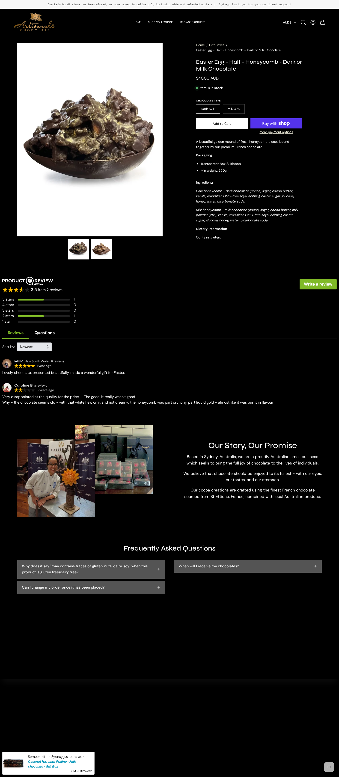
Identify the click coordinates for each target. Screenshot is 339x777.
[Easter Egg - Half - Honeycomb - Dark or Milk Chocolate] (78, 249)
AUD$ (287, 22)
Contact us (167, 708)
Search (101, 708)
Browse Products (110, 723)
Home (200, 45)
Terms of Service (172, 746)
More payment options (276, 132)
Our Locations (107, 715)
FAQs (162, 715)
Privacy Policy (170, 723)
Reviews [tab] (16, 333)
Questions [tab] (45, 333)
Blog (99, 731)
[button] (303, 22)
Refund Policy (169, 731)
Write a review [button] (318, 284)
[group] (169, 4)
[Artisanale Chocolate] (34, 22)
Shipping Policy (171, 738)
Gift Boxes (216, 45)
